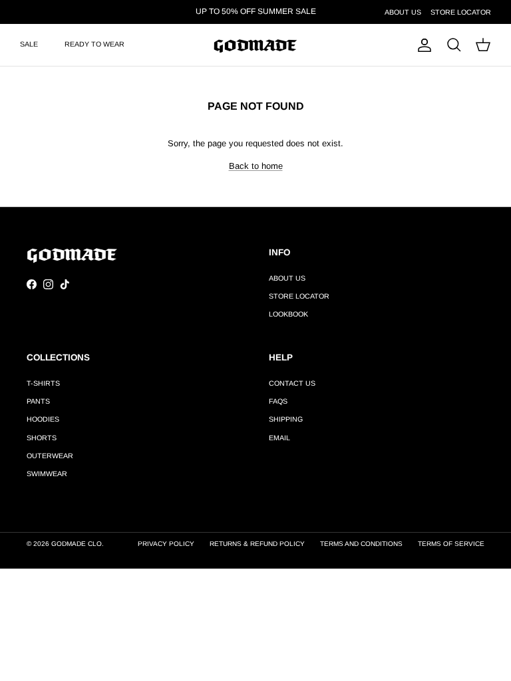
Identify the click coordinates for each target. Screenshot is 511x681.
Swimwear (47, 473)
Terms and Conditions (361, 543)
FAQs (278, 401)
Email (279, 438)
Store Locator (460, 12)
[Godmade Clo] (255, 45)
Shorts (42, 438)
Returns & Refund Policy (257, 543)
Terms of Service (451, 543)
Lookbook (288, 314)
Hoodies (43, 419)
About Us (403, 12)
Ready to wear (94, 44)
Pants (38, 401)
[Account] (421, 45)
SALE (29, 44)
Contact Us (292, 383)
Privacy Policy (166, 543)
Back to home (256, 166)
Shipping (286, 419)
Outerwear (50, 456)
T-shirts (43, 383)
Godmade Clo (76, 543)
